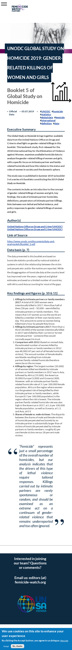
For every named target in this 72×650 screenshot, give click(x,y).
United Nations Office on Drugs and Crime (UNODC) (35, 226)
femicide (60, 117)
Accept (6, 646)
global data (47, 117)
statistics (46, 114)
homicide (58, 111)
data (56, 123)
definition (46, 123)
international (48, 120)
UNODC (45, 111)
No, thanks (17, 646)
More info (64, 641)
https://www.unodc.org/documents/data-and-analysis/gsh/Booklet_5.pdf (31, 242)
